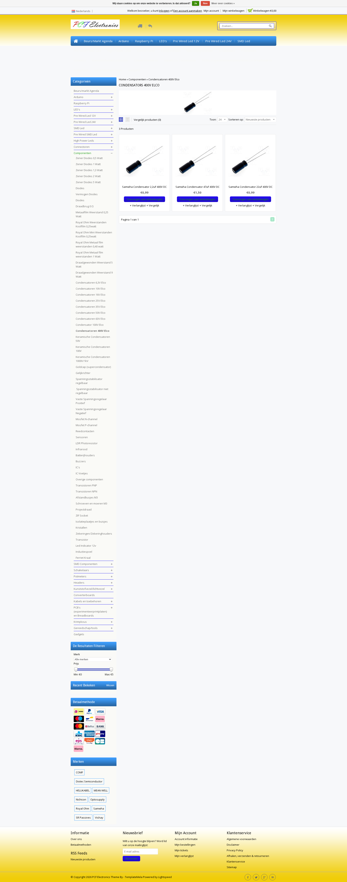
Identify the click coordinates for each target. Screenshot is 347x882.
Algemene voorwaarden (241, 839)
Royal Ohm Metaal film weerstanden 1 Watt (89, 254)
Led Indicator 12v (86, 545)
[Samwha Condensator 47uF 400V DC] (197, 161)
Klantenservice (236, 861)
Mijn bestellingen (185, 844)
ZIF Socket (82, 515)
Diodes (80, 188)
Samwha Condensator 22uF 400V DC (250, 187)
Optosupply (97, 799)
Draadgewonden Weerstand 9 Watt (94, 274)
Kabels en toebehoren (180, 60)
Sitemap (232, 867)
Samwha (98, 808)
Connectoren (146, 51)
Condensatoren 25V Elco (90, 300)
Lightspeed (165, 877)
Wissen (110, 685)
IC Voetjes (82, 473)
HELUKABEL (83, 790)
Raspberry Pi (144, 41)
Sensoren (82, 437)
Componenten (170, 51)
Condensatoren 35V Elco (90, 306)
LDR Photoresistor (87, 443)
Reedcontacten (85, 431)
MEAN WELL (101, 790)
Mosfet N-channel (86, 419)
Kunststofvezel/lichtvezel (110, 60)
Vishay (99, 817)
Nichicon (81, 799)
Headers (80, 60)
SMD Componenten (199, 51)
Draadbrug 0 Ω (85, 206)
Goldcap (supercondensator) (93, 367)
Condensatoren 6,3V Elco (91, 282)
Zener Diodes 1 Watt (88, 164)
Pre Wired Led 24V (218, 41)
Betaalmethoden (81, 844)
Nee (205, 3)
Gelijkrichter (83, 373)
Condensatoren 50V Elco (90, 312)
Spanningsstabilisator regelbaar (89, 381)
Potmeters (248, 51)
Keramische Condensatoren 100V (93, 349)
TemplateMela (134, 877)
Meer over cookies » (223, 3)
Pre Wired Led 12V (186, 41)
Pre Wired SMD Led (87, 51)
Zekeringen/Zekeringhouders (94, 533)
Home (76, 41)
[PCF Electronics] (95, 24)
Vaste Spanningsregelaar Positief (91, 401)
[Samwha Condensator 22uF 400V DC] (250, 161)
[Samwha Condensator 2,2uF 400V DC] (144, 161)
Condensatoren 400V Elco (164, 79)
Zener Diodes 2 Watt (88, 176)
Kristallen (81, 527)
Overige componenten (89, 479)
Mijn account (211, 10)
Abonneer (131, 858)
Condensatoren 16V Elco (90, 294)
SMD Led (244, 41)
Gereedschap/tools (108, 70)
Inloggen (164, 10)
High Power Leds (119, 51)
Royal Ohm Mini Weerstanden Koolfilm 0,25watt (94, 234)
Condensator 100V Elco (90, 325)
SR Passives (83, 817)
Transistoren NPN (86, 491)
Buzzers (81, 461)
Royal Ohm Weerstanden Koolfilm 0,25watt (91, 224)
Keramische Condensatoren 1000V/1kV (93, 359)
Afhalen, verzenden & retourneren (248, 856)
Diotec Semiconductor (89, 781)
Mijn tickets (181, 850)
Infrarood (81, 449)
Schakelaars (227, 51)
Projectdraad (84, 509)
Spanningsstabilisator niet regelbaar (92, 391)
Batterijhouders (85, 455)
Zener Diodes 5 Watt (88, 182)
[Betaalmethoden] (93, 730)
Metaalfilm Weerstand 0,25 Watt (92, 214)
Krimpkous (81, 70)
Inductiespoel (84, 551)
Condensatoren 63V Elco (90, 319)
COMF (79, 772)
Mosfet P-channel (86, 425)
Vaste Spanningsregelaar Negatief (91, 411)
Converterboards (146, 60)
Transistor (82, 539)
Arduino (123, 41)
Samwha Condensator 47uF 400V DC (197, 187)
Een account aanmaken (187, 10)
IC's (78, 467)
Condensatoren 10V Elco (90, 288)
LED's (163, 41)
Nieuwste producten (83, 859)
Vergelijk (153, 205)
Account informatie (186, 839)
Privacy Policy (235, 850)
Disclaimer (233, 844)
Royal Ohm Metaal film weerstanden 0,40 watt (89, 244)
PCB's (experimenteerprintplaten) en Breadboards (237, 60)
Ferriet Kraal (83, 557)
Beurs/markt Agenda (98, 41)
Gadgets (134, 70)
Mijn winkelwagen (233, 10)
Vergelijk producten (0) (147, 119)
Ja (195, 3)
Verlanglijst (139, 205)
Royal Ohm (82, 808)
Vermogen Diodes (87, 194)
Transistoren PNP (86, 485)
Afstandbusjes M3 (87, 497)
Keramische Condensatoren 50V (93, 339)
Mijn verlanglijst (184, 856)
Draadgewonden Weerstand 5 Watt (94, 264)
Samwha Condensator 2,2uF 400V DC (144, 187)
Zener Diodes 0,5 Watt (89, 158)
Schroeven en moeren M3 (91, 503)
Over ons (76, 839)
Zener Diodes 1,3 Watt (89, 170)
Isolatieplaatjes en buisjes (92, 521)
